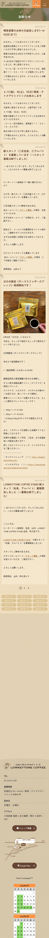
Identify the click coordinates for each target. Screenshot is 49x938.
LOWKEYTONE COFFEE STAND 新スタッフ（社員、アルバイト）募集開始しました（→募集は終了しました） (23, 490)
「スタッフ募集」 (25, 210)
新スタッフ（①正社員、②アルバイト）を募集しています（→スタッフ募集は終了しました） (23, 154)
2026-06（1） (25, 596)
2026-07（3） (9, 596)
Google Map (25, 865)
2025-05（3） (25, 609)
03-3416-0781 (10, 780)
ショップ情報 (25, 828)
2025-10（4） (25, 604)
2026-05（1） (41, 596)
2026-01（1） (25, 600)
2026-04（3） (9, 600)
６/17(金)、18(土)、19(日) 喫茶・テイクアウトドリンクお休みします (23, 94)
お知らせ (24, 16)
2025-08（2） (9, 609)
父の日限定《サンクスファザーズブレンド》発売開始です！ (23, 283)
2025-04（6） (41, 609)
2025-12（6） (41, 600)
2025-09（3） (41, 604)
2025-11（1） (9, 604)
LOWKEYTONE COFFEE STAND (16, 539)
